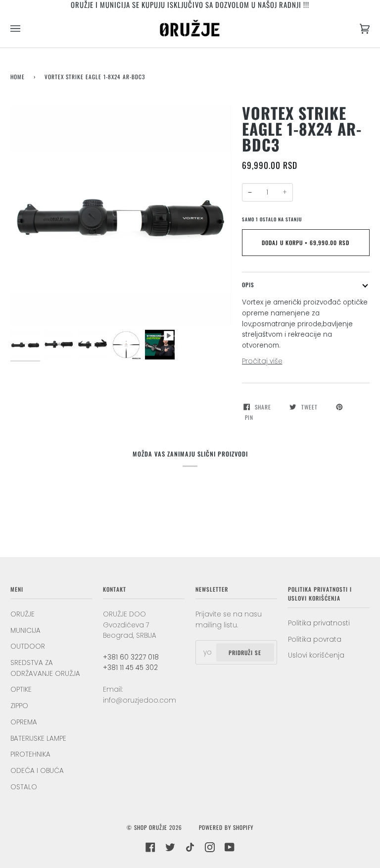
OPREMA (23, 722)
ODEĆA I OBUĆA (37, 770)
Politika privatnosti (319, 623)
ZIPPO (19, 706)
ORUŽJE (22, 614)
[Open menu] (25, 28)
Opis (248, 284)
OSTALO (23, 787)
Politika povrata (314, 639)
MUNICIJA (25, 630)
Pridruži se (245, 652)
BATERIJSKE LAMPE (38, 738)
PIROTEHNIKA (30, 754)
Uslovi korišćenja (316, 655)
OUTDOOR (27, 646)
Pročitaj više (262, 361)
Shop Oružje (150, 827)
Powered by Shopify (226, 827)
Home (17, 76)
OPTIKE (21, 689)
